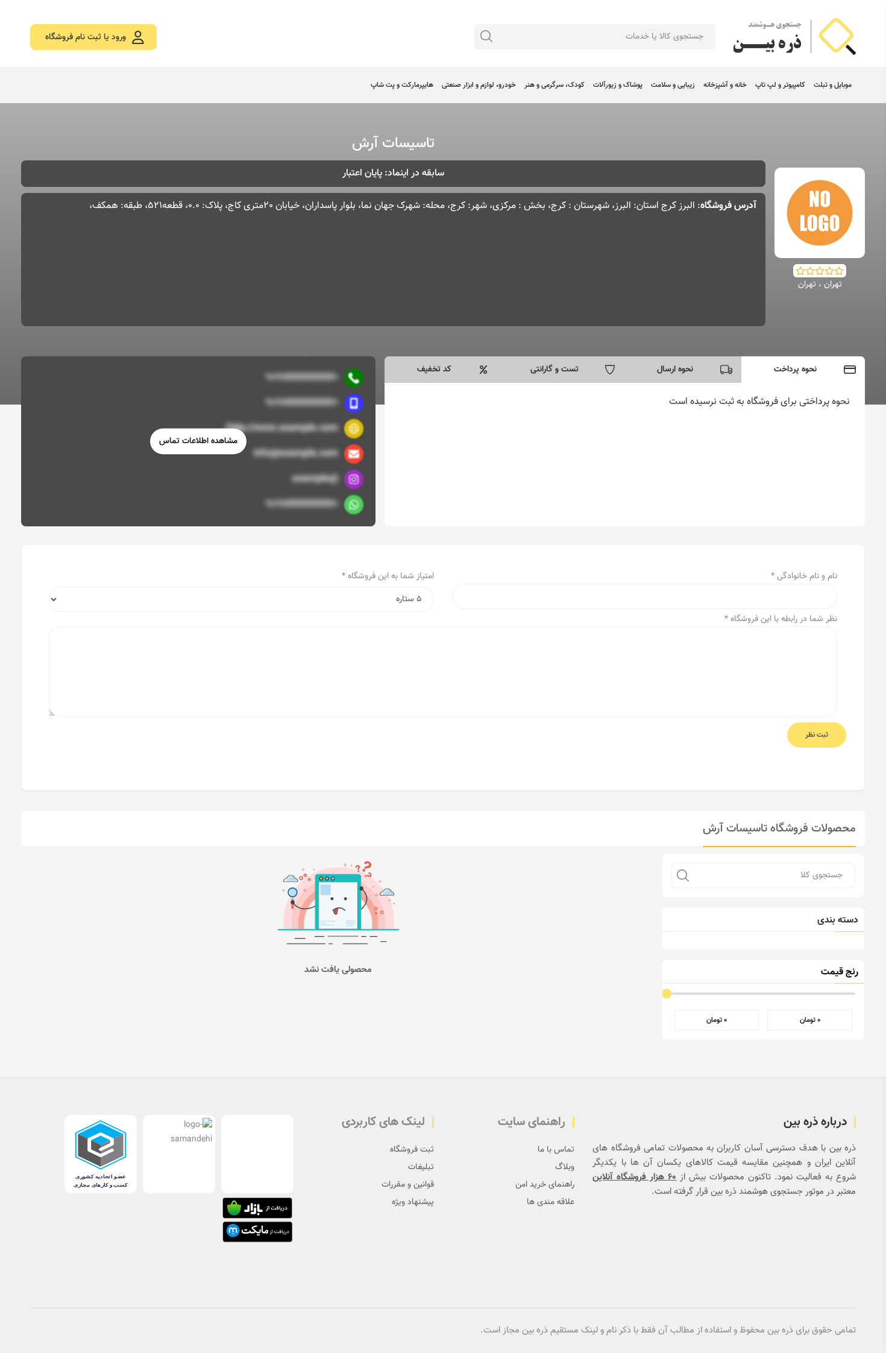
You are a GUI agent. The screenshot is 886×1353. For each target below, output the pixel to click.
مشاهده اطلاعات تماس (198, 441)
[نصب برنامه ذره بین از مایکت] (257, 1232)
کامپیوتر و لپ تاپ (780, 85)
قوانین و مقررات (408, 1184)
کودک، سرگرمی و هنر (554, 85)
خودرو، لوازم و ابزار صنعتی (479, 85)
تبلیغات (421, 1167)
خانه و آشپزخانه (725, 85)
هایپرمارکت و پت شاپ (402, 85)
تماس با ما (556, 1149)
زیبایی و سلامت (673, 85)
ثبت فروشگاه (412, 1149)
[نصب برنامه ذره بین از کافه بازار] (257, 1207)
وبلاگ (564, 1167)
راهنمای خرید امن (544, 1184)
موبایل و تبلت (833, 85)
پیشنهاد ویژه (413, 1202)
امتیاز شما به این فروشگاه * (388, 576)
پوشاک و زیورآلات (618, 85)
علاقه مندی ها (550, 1202)
